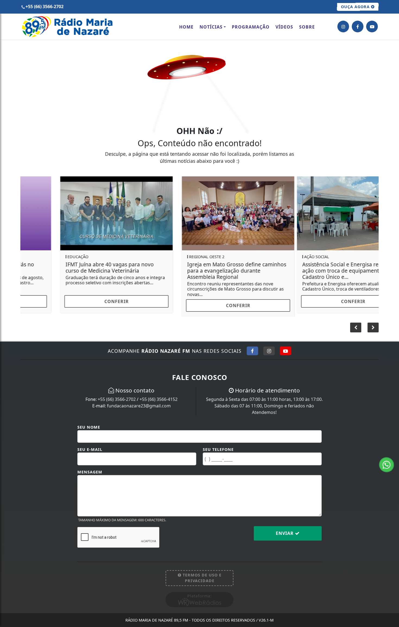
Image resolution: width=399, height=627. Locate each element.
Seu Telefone (218, 445)
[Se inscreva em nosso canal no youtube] (372, 26)
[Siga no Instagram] (269, 346)
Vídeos (284, 27)
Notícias (211, 27)
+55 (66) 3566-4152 (159, 395)
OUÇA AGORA (356, 6)
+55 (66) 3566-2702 (117, 395)
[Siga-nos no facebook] (357, 26)
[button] (373, 323)
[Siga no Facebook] (252, 346)
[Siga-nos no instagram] (343, 26)
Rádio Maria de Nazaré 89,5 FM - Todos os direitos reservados (199, 616)
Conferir (78, 301)
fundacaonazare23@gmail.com (139, 402)
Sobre (307, 27)
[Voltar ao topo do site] (390, 376)
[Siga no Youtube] (285, 346)
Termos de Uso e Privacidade (201, 573)
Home (186, 27)
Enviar (285, 529)
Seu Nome (88, 423)
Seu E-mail (89, 445)
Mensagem (89, 467)
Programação (251, 27)
